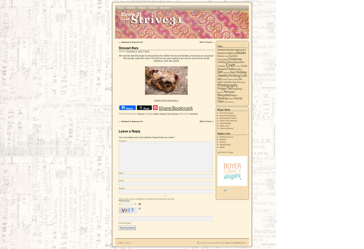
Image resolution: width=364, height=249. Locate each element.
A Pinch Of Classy (226, 113)
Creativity (131, 7)
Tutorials (153, 7)
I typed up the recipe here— (166, 100)
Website (122, 188)
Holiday (241, 72)
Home (121, 7)
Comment (123, 141)
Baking (156, 113)
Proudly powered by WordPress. (212, 243)
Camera (233, 55)
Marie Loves (224, 125)
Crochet (238, 66)
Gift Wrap (226, 73)
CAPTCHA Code (125, 223)
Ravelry (223, 142)
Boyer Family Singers (228, 115)
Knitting (234, 75)
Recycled (224, 94)
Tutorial (237, 98)
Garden (238, 69)
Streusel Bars (128, 48)
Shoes (230, 98)
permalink (194, 113)
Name (121, 173)
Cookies (221, 65)
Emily (147, 51)
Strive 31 (131, 14)
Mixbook (223, 139)
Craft (230, 65)
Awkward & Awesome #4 (131, 42)
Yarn (220, 101)
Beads (241, 52)
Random (220, 92)
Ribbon (234, 95)
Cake (226, 56)
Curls (244, 65)
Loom (224, 79)
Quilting (237, 88)
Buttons (220, 55)
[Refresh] (139, 209)
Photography (227, 85)
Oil (238, 82)
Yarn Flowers (229, 102)
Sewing (222, 98)
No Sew (233, 82)
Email (121, 180)
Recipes (142, 7)
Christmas (235, 58)
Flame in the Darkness (228, 120)
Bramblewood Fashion (228, 118)
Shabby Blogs (225, 144)
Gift (220, 71)
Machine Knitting (232, 79)
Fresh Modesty (225, 123)
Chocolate (222, 59)
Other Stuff (165, 7)
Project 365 (225, 88)
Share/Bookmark (176, 107)
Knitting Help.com (226, 137)
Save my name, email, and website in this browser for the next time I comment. (147, 199)
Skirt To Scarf (207, 42)
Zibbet (222, 147)
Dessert (163, 113)
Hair (233, 72)
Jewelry (223, 75)
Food (169, 113)
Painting (242, 82)
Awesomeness (225, 49)
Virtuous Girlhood (226, 128)
